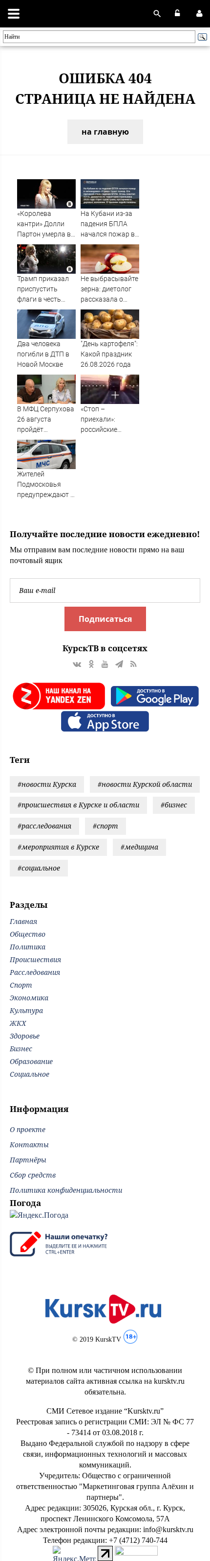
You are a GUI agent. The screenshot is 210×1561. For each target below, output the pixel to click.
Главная (23, 921)
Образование (31, 1061)
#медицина (139, 846)
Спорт (21, 985)
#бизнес (174, 804)
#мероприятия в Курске (58, 846)
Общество (27, 934)
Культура (26, 1010)
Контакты (29, 1144)
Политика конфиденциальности (66, 1190)
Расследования (35, 972)
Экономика (29, 997)
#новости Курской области (145, 784)
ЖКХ (18, 1023)
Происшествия (35, 959)
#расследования (44, 825)
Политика (27, 946)
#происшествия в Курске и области (78, 804)
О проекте (27, 1129)
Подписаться (105, 619)
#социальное (39, 868)
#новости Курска (47, 784)
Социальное (29, 1074)
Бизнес (21, 1048)
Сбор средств (33, 1175)
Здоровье (25, 1036)
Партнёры (28, 1159)
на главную (105, 131)
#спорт (105, 825)
